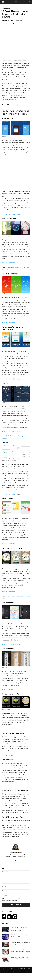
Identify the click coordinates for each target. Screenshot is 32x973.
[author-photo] (16, 850)
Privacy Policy (20, 968)
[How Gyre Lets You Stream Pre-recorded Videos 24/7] (5, 959)
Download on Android (9, 689)
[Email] (13, 23)
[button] (2, 2)
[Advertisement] (16, 43)
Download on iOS (7, 755)
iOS (8, 8)
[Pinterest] (10, 23)
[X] (6, 23)
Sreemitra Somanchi (8, 20)
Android (4, 8)
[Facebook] (3, 23)
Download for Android (9, 214)
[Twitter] (9, 916)
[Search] (30, 2)
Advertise (13, 968)
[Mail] (16, 861)
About (3, 968)
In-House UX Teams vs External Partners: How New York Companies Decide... (20, 951)
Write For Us (27, 968)
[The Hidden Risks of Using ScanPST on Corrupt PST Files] (5, 944)
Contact (8, 968)
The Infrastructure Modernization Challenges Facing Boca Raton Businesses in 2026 (19, 929)
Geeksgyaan (13, 971)
